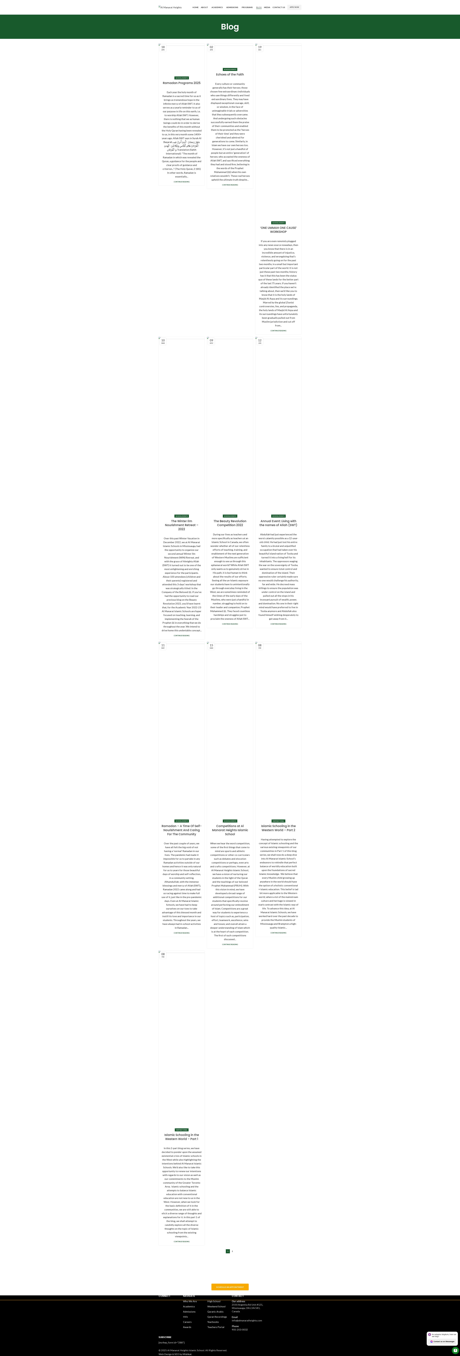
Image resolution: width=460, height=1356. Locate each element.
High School (214, 1301)
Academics (189, 1306)
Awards (187, 1327)
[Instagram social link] (162, 2)
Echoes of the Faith (230, 74)
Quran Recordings (217, 1316)
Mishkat (187, 1354)
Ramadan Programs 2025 (182, 83)
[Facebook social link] (160, 2)
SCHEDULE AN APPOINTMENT (230, 1287)
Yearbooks (213, 1321)
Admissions (189, 1311)
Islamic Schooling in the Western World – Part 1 (181, 1137)
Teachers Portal (215, 1327)
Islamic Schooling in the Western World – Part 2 (278, 828)
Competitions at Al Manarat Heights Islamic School (230, 830)
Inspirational (278, 821)
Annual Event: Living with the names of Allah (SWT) (278, 523)
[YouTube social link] (165, 2)
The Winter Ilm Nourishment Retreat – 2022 (181, 525)
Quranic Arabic (215, 1311)
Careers (187, 1321)
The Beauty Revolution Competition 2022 (230, 523)
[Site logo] (170, 7)
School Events (182, 78)
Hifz (185, 1316)
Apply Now (294, 7)
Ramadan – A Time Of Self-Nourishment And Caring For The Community (182, 830)
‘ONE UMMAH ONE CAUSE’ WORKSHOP (278, 230)
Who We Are (190, 1301)
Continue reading (182, 182)
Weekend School (216, 1306)
